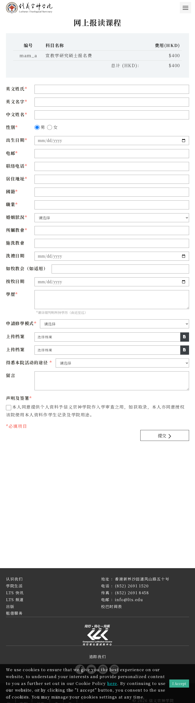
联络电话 (15, 166)
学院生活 (14, 586)
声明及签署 (17, 398)
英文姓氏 (15, 88)
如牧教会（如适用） (27, 268)
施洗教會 (15, 243)
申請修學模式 (20, 323)
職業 (10, 204)
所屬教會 (15, 230)
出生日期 (15, 140)
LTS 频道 (15, 599)
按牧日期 (15, 281)
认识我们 (14, 579)
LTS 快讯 (15, 592)
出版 (10, 606)
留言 (10, 375)
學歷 (10, 294)
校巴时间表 (111, 606)
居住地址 (15, 178)
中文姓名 (15, 114)
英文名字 (15, 101)
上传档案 (15, 336)
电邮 (10, 153)
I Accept (179, 683)
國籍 (10, 191)
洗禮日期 (15, 255)
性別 (10, 127)
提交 (162, 435)
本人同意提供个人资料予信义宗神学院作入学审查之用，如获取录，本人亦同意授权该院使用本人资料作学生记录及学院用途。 (95, 410)
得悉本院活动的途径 (27, 362)
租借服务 (14, 613)
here (112, 683)
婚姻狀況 (15, 217)
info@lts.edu (129, 599)
